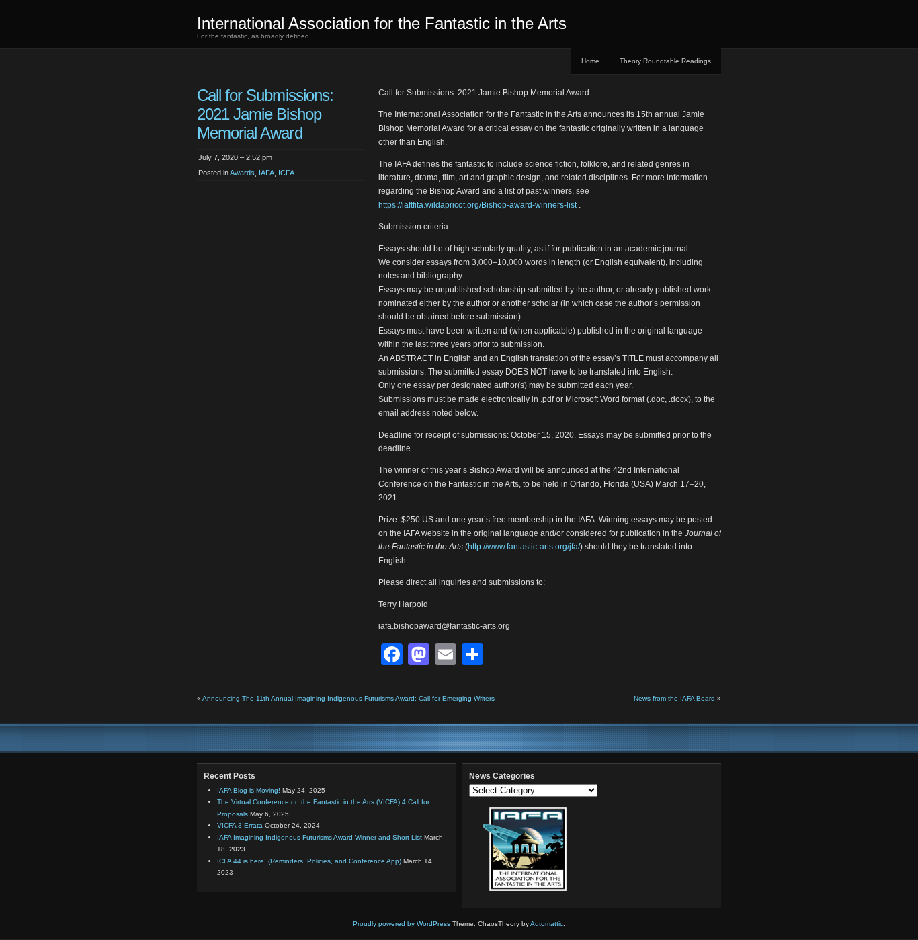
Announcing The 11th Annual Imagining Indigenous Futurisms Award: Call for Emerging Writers (348, 698)
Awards (242, 173)
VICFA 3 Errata (240, 825)
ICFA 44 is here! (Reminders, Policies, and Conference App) (309, 861)
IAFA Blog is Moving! (248, 790)
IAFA (266, 173)
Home (590, 61)
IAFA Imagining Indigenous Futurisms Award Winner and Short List (319, 837)
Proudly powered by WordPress (401, 923)
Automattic (546, 923)
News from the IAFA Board (674, 698)
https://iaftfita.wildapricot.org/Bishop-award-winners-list (477, 205)
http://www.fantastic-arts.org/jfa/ (524, 546)
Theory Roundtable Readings (665, 61)
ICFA (286, 173)
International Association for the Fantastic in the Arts (382, 23)
